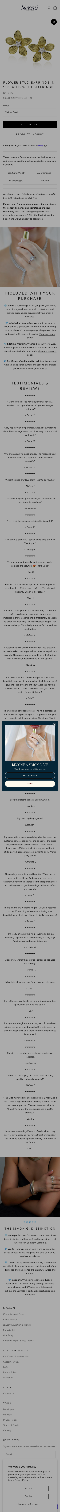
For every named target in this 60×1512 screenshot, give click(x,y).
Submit (30, 783)
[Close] (54, 724)
